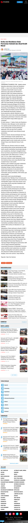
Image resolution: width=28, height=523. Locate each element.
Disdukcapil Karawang (19, 480)
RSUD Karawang (4, 507)
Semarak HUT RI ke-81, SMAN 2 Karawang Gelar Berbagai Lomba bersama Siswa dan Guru (11, 429)
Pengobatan (17, 503)
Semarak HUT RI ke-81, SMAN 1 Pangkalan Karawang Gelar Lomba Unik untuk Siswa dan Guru (11, 447)
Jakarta (6, 404)
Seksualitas (17, 507)
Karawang (9, 263)
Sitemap (11, 517)
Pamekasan (17, 499)
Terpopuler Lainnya (14, 463)
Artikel (2, 472)
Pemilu (15, 501)
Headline (3, 484)
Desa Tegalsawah (18, 478)
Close (2, 521)
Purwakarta (17, 505)
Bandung (6, 408)
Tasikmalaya (17, 509)
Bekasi (6, 401)
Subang (2, 509)
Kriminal (6, 411)
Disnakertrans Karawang (7, 482)
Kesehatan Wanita (18, 491)
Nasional (6, 395)
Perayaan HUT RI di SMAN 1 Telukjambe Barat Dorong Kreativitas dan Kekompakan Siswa (8, 358)
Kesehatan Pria (4, 491)
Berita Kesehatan (5, 476)
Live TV (19, 2)
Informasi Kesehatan (9, 398)
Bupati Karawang (18, 476)
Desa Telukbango (5, 480)
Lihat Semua (14, 375)
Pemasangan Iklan (10, 519)
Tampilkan (24, 322)
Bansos (2, 474)
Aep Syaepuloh (4, 470)
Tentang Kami (18, 519)
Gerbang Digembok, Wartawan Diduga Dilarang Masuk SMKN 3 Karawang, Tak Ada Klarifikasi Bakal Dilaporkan (9, 330)
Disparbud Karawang (19, 482)
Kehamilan (16, 488)
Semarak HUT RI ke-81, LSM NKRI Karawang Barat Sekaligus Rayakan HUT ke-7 (9, 339)
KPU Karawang (17, 486)
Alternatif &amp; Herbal (20, 470)
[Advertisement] (14, 19)
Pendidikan (3, 503)
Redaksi (7, 517)
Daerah (5, 39)
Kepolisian (6, 391)
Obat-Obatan (17, 497)
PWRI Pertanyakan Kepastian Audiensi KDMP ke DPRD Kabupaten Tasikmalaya (8, 367)
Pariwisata (3, 501)
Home (2, 39)
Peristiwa (3, 505)
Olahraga (3, 499)
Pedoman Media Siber (18, 517)
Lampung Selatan (18, 493)
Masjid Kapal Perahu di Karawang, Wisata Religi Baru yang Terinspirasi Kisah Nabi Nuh (11, 456)
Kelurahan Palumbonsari (7, 489)
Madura (16, 495)
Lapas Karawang (5, 495)
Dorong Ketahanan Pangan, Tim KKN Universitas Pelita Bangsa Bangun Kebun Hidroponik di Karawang (9, 348)
